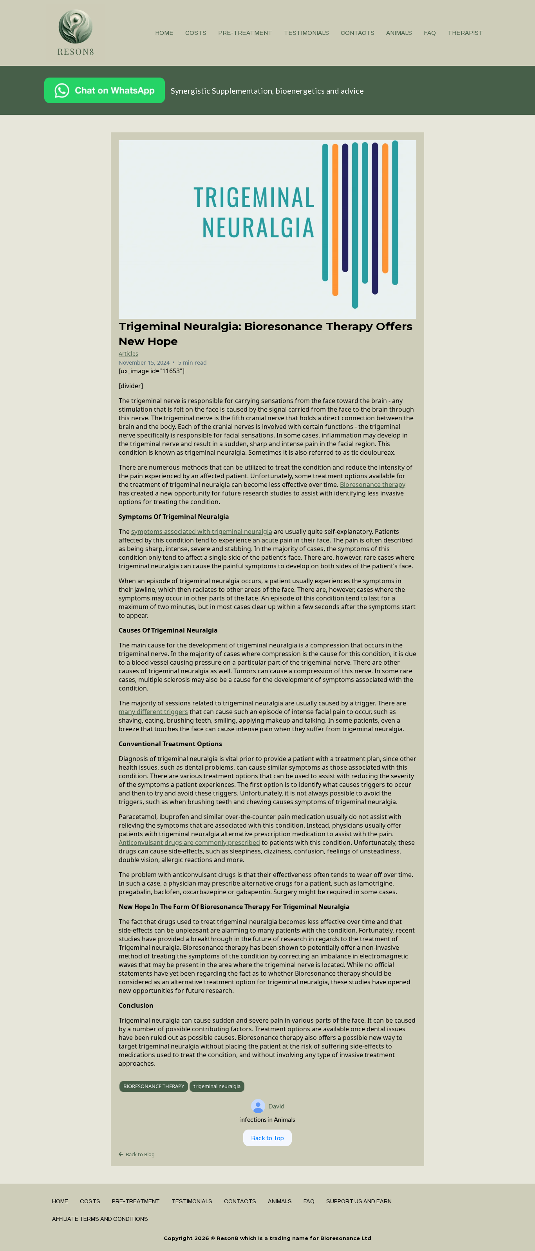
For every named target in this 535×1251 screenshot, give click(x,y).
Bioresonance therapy (372, 484)
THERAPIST (465, 33)
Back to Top (267, 1137)
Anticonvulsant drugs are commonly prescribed (189, 842)
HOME (164, 33)
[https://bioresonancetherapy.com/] (75, 33)
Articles (128, 353)
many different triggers (153, 711)
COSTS (195, 33)
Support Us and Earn (359, 1201)
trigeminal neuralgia (216, 1086)
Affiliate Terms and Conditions (100, 1219)
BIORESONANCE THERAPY (153, 1086)
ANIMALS (399, 33)
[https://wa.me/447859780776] (104, 90)
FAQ (430, 33)
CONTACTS (357, 33)
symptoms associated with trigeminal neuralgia (201, 531)
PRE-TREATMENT (245, 33)
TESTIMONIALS (306, 33)
